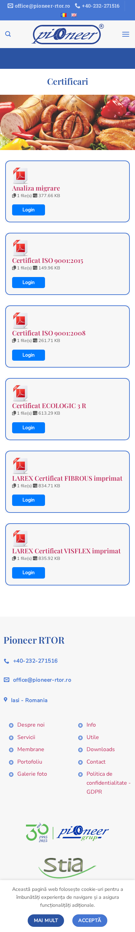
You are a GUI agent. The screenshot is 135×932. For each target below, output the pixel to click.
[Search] (8, 34)
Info (91, 725)
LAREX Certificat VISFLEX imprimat (66, 550)
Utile (93, 737)
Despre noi (31, 725)
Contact (96, 762)
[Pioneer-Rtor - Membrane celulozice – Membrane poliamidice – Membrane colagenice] (67, 34)
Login (28, 209)
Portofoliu (29, 762)
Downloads (101, 749)
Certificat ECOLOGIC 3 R (49, 405)
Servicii (26, 737)
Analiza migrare (36, 188)
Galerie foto (32, 774)
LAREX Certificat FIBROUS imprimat (67, 478)
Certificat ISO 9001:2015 (47, 260)
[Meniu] (126, 34)
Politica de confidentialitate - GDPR (109, 782)
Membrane (30, 749)
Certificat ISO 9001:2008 (49, 333)
